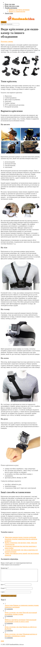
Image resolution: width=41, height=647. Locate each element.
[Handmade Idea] (20, 18)
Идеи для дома (10, 4)
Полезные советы (7, 41)
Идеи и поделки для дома (13, 612)
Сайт (2, 592)
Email (3, 588)
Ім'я (2, 584)
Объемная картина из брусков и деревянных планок (21, 635)
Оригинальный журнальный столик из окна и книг (20, 620)
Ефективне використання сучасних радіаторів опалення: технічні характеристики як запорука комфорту (21, 539)
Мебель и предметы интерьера (19, 9)
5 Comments (9, 630)
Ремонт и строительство (17, 11)
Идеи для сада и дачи (12, 6)
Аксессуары (9, 13)
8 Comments (9, 609)
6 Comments (9, 616)
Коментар (5, 568)
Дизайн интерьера (11, 8)
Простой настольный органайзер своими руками (21, 613)
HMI (2, 641)
